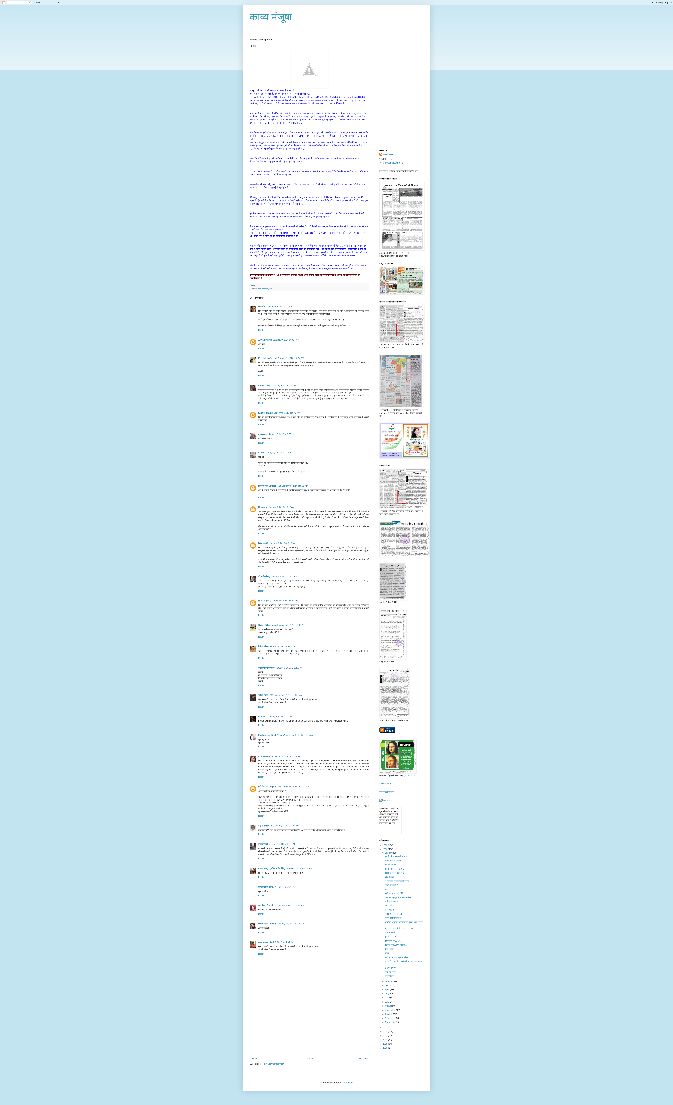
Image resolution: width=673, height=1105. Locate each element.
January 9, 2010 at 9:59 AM (292, 625)
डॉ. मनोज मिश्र (264, 576)
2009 (385, 845)
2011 (385, 1027)
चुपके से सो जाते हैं (391, 901)
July (387, 1002)
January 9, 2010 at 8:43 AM (287, 413)
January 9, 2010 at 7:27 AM (279, 306)
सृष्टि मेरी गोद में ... (391, 972)
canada (265, 289)
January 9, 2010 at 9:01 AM (278, 452)
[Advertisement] (309, 1031)
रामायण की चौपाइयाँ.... (393, 932)
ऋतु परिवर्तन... (390, 976)
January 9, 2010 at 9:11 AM (284, 576)
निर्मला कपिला (263, 646)
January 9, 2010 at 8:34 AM (291, 358)
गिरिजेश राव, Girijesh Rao (269, 486)
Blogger (349, 1082)
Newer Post (256, 1059)
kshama (262, 716)
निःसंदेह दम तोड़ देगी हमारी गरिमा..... (398, 881)
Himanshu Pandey (267, 924)
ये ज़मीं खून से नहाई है (393, 918)
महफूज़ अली (263, 887)
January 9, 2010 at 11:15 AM (280, 716)
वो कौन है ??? (390, 968)
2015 (385, 1044)
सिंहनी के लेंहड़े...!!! (392, 885)
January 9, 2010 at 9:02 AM (295, 486)
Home (310, 1059)
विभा (270, 289)
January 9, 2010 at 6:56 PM (299, 868)
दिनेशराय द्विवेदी (264, 601)
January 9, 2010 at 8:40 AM (285, 385)
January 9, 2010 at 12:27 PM (295, 786)
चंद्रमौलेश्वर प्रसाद (265, 826)
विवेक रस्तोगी (263, 543)
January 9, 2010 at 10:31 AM (288, 695)
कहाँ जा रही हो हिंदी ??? (394, 893)
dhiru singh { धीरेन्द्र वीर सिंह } (271, 868)
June (387, 997)
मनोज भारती (263, 844)
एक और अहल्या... (391, 937)
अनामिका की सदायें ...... (267, 905)
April (387, 989)
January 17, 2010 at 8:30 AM (291, 924)
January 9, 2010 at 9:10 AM (281, 507)
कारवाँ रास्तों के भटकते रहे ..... (396, 873)
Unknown (262, 507)
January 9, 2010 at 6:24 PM (282, 844)
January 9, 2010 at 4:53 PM (287, 826)
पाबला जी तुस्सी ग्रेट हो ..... (395, 869)
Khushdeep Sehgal (267, 358)
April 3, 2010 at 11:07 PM (282, 942)
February (389, 981)
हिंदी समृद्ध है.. (390, 910)
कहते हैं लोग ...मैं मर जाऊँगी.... (396, 945)
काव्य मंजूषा (271, 17)
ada (259, 289)
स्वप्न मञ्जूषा (388, 154)
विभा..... (388, 889)
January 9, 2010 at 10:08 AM (289, 668)
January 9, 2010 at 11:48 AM (287, 756)
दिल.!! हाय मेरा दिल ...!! (393, 914)
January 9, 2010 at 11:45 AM (299, 735)
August (388, 1006)
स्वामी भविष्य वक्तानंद (266, 668)
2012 (385, 1031)
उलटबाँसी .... (390, 905)
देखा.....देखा (389, 949)
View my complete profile (391, 163)
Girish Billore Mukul (268, 625)
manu (261, 452)
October (389, 1014)
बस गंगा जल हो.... (391, 864)
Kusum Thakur (265, 413)
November (390, 1018)
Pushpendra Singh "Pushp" (271, 735)
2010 (385, 849)
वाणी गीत (261, 306)
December (390, 1022)
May (387, 993)
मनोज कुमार (263, 434)
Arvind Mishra (265, 340)
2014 (385, 1039)
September (390, 1010)
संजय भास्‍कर (263, 942)
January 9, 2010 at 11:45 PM (290, 905)
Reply (261, 330)
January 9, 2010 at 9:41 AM (285, 601)
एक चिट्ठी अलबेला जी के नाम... (396, 856)
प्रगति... (388, 953)
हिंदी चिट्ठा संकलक (386, 792)
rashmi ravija (264, 385)
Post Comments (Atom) (274, 1064)
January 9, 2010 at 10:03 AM (283, 646)
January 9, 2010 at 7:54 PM (282, 887)
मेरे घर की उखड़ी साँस (393, 860)
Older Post (363, 1059)
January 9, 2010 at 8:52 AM (282, 434)
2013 (385, 1035)
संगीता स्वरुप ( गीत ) (266, 695)
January (389, 853)
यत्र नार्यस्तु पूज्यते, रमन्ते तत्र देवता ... (399, 897)
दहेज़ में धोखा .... (391, 877)
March (388, 985)
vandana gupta (265, 756)
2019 (385, 1048)
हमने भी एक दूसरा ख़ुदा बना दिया (397, 957)
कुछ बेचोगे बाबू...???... (393, 941)
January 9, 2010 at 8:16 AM (286, 340)
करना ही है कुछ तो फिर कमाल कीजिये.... (400, 928)
